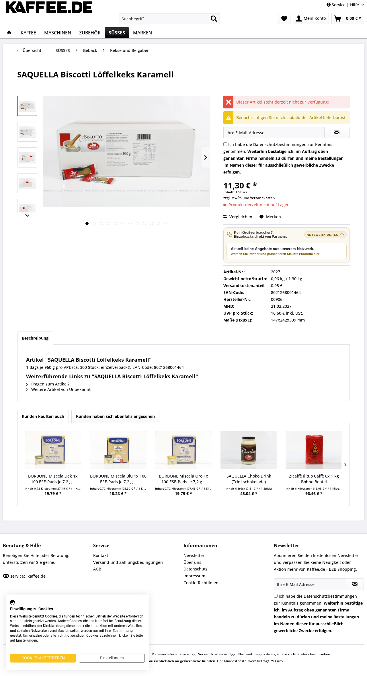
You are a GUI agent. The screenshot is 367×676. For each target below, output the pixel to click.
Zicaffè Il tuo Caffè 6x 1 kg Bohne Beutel (314, 478)
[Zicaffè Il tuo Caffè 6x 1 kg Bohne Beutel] (314, 450)
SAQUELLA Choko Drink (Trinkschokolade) (249, 478)
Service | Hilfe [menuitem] (345, 4)
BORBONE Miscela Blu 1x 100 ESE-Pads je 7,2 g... (118, 478)
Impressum (194, 575)
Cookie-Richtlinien (201, 582)
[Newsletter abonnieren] (355, 584)
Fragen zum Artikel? (49, 384)
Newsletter (194, 555)
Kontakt (100, 555)
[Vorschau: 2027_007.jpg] (27, 157)
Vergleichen (240, 216)
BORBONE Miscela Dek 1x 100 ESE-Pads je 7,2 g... (53, 478)
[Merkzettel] (284, 18)
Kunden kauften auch (43, 416)
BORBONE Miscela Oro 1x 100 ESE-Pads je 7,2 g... (183, 478)
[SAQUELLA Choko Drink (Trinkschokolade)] (248, 450)
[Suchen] (214, 18)
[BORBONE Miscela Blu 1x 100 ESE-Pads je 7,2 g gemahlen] (118, 450)
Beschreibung (35, 338)
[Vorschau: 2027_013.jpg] (27, 209)
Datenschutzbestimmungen (280, 144)
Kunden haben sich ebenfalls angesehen (115, 416)
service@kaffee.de (28, 576)
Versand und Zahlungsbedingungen (128, 562)
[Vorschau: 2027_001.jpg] (27, 106)
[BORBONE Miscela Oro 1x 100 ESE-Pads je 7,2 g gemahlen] (183, 450)
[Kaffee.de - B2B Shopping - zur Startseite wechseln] (49, 12)
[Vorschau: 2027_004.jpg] (27, 132)
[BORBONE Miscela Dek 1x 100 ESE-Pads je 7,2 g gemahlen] (53, 450)
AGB (97, 569)
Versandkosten (262, 197)
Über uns (192, 562)
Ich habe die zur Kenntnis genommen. (283, 158)
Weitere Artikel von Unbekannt (60, 389)
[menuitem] (169, 18)
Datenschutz (196, 569)
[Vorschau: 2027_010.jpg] (27, 183)
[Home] (9, 32)
